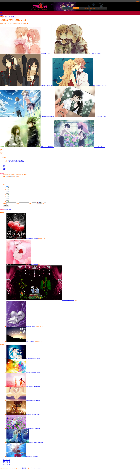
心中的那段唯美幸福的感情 (48, 116)
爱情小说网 (24, 468)
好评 (14, 176)
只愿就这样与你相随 (101, 116)
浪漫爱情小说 (6, 464)
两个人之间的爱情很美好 (47, 147)
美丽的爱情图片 (34, 264)
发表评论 (6, 205)
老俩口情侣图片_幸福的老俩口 (15, 160)
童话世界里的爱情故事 (46, 85)
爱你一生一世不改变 (99, 147)
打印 (4, 169)
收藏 (4, 165)
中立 (9, 176)
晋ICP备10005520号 (37, 468)
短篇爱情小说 (6, 463)
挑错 (4, 166)
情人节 (85, 8)
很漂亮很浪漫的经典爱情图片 (68, 300)
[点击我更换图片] (39, 203)
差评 (18, 176)
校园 (94, 8)
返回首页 (2, 15)
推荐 (4, 168)
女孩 (91, 8)
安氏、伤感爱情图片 (30, 341)
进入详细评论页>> (8, 209)
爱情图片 (13, 17)
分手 (97, 8)
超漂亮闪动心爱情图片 (31, 326)
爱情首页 (7, 17)
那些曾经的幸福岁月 (46, 53)
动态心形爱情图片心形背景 (32, 238)
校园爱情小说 (6, 461)
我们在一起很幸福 (96, 53)
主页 (1, 12)
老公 (99, 8)
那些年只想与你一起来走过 (100, 85)
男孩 (88, 8)
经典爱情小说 (6, 460)
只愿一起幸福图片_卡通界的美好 (16, 161)
